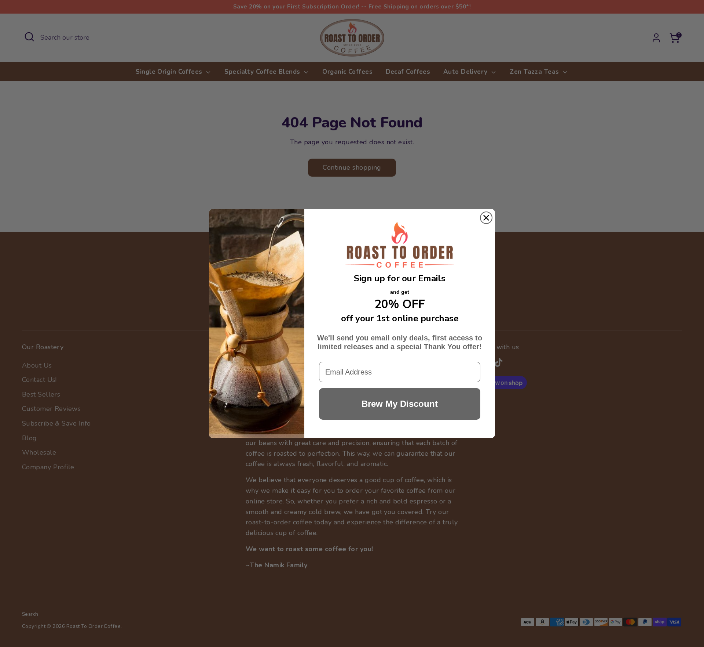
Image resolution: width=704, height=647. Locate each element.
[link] (400, 245)
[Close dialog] (486, 218)
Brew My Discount (400, 404)
